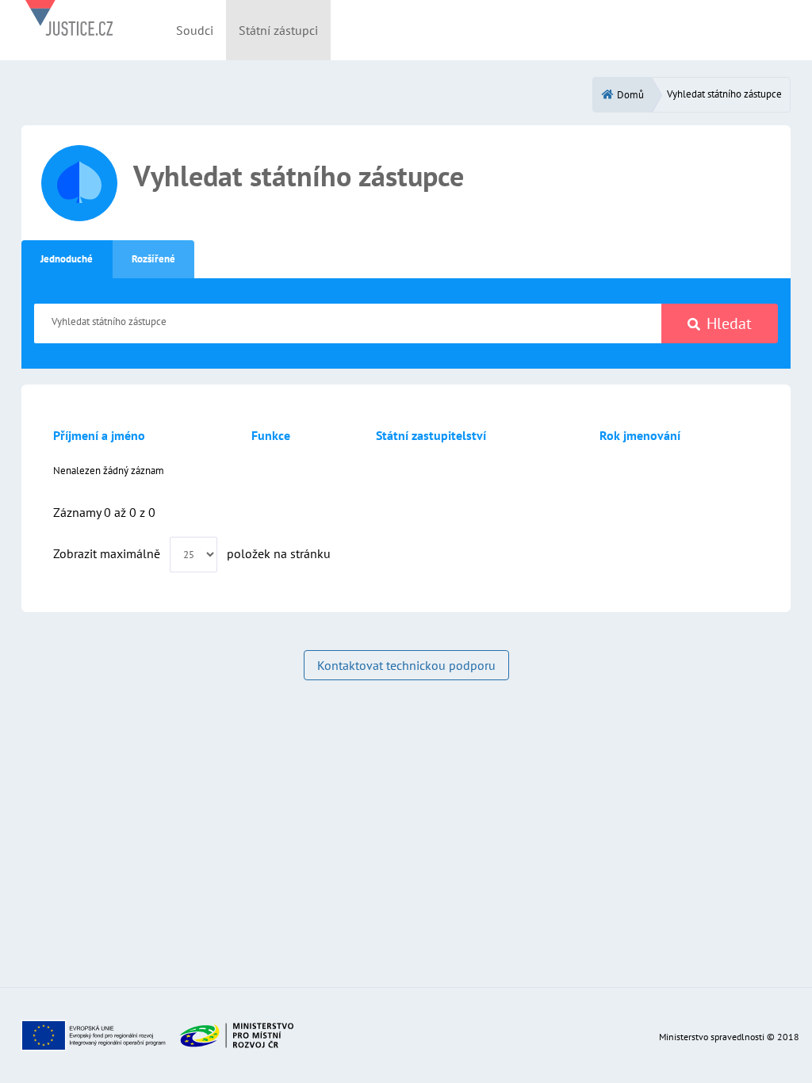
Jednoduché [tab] (66, 259)
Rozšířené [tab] (153, 259)
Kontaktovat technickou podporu (406, 665)
